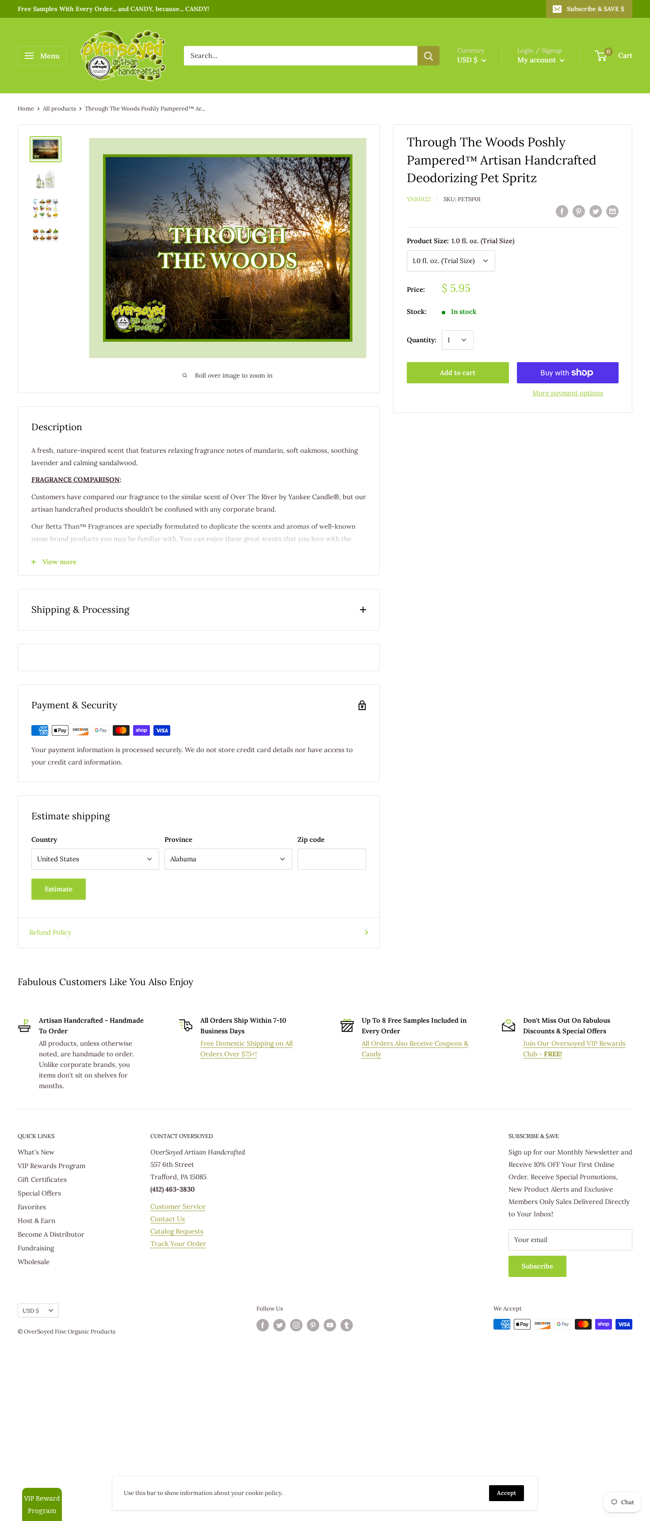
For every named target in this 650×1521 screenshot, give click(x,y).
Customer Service (178, 1206)
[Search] (428, 55)
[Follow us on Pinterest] (313, 1325)
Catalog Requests (176, 1231)
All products (59, 108)
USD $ (31, 1310)
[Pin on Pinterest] (579, 211)
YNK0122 (419, 199)
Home (26, 108)
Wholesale (34, 1261)
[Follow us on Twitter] (279, 1325)
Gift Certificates (42, 1179)
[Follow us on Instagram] (296, 1325)
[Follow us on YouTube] (330, 1325)
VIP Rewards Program (51, 1166)
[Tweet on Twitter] (595, 211)
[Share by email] (612, 211)
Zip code (311, 839)
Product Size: (460, 241)
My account (537, 59)
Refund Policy (50, 932)
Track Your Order (178, 1243)
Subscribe (537, 1266)
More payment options (567, 393)
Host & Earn (36, 1220)
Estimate (59, 889)
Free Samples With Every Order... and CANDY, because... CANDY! (113, 9)
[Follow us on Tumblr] (346, 1325)
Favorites (32, 1207)
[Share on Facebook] (562, 211)
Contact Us (167, 1219)
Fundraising (36, 1248)
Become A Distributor (51, 1234)
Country (44, 839)
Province (178, 839)
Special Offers (39, 1193)
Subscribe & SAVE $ (595, 9)
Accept (506, 1493)
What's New (36, 1152)
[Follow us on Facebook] (262, 1325)
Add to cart (457, 372)
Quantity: (421, 340)
